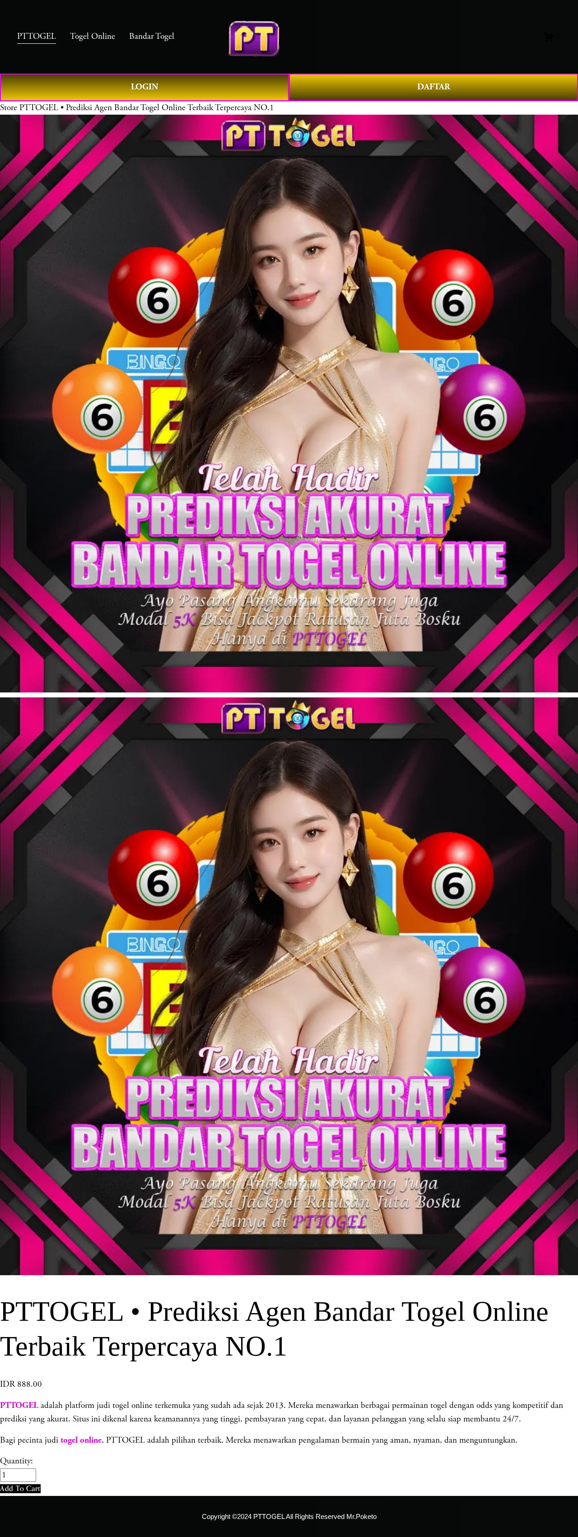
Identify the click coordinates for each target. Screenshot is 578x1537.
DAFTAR (433, 87)
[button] (20, 1488)
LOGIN (144, 87)
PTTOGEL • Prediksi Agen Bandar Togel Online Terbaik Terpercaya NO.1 (146, 107)
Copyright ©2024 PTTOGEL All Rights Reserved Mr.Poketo (289, 1516)
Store (8, 107)
